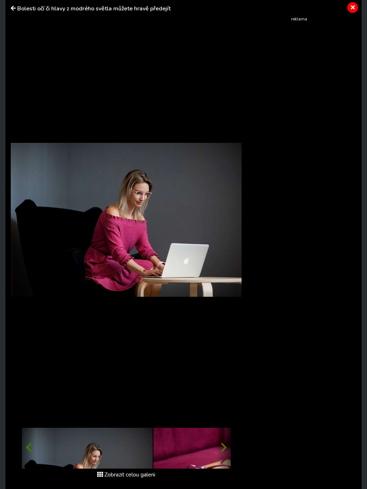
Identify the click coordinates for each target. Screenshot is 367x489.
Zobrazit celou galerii (129, 475)
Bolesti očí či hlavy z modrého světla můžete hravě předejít (94, 9)
